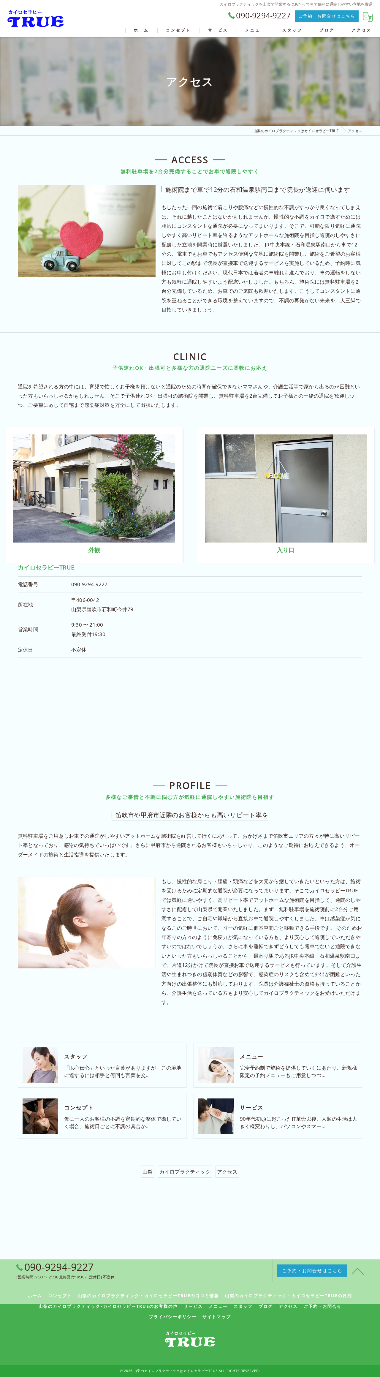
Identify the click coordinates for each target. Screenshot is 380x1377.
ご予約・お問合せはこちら (326, 16)
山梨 (147, 1171)
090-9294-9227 (89, 584)
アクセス (227, 1171)
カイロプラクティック (184, 1171)
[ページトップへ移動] (358, 1271)
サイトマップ (216, 1316)
